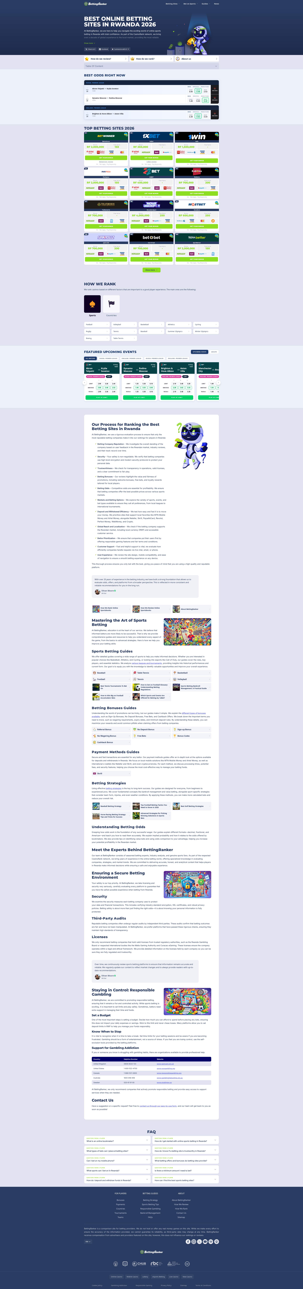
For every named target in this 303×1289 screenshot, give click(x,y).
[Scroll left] (84, 382)
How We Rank (181, 1208)
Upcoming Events (199, 352)
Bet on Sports (190, 3)
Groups (214, 352)
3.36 (106, 384)
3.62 (181, 388)
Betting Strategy (150, 1200)
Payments (120, 1204)
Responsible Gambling (150, 1208)
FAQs (150, 1217)
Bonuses (120, 1200)
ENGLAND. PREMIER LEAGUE (131, 358)
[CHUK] (173, 1264)
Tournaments (121, 1213)
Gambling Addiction (119, 1285)
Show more (150, 270)
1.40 (136, 388)
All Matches (90, 358)
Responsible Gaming (144, 1285)
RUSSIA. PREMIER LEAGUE (108, 358)
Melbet (91, 391)
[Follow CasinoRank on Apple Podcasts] (216, 1241)
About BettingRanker (181, 1200)
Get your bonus (106, 158)
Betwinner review (106, 162)
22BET (91, 383)
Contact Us (181, 1213)
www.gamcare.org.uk (165, 1064)
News (216, 3)
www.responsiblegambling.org (169, 1073)
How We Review (181, 1204)
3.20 (188, 384)
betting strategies (113, 788)
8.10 (151, 384)
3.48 (106, 388)
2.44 (113, 384)
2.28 (174, 388)
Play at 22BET (101, 397)
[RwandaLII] (125, 1264)
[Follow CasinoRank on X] (199, 1241)
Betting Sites (171, 3)
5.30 (144, 384)
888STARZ (91, 388)
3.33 (188, 388)
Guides (205, 3)
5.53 (144, 388)
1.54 (212, 388)
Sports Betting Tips (150, 1204)
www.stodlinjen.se (164, 1082)
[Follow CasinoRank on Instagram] (193, 1241)
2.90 (99, 384)
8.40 (151, 388)
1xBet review (151, 162)
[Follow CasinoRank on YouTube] (205, 1241)
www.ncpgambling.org (166, 1068)
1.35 (136, 384)
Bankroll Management (150, 1213)
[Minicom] (116, 1264)
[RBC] (157, 1264)
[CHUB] (139, 1264)
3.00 (99, 388)
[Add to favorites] (87, 88)
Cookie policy (97, 1285)
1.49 (212, 384)
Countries (120, 1208)
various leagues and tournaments (147, 663)
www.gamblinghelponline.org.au (170, 1078)
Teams (120, 1217)
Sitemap (181, 1217)
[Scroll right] (218, 382)
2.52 (113, 388)
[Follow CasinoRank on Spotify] (210, 1241)
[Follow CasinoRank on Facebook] (188, 1241)
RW (87, 1241)
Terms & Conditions (203, 1285)
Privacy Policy (166, 1285)
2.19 (174, 384)
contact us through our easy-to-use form (158, 1106)
